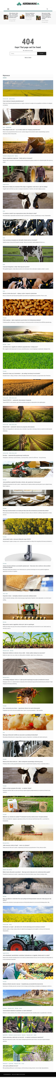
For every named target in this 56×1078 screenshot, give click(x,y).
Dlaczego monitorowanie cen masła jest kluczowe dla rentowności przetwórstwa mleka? (26, 510)
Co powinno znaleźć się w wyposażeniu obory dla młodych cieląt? (46, 15)
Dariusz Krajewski (12, 17)
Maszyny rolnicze (6, 677)
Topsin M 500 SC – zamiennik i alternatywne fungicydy (17, 400)
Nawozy (16, 155)
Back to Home (28, 57)
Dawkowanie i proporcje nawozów (15, 1035)
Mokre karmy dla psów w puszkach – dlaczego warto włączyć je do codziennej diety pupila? (26, 872)
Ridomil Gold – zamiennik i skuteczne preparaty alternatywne (19, 427)
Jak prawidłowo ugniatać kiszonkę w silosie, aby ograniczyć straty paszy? (22, 482)
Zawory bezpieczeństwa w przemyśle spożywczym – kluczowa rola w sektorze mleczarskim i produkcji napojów (27, 566)
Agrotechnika (5, 1035)
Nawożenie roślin (6, 650)
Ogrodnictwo (11, 1063)
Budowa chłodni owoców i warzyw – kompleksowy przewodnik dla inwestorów (23, 984)
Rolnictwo (4, 344)
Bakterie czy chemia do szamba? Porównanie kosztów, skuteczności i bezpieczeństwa (25, 816)
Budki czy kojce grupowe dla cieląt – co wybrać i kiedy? (17, 788)
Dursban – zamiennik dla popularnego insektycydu (16, 455)
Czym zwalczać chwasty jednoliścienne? (13, 101)
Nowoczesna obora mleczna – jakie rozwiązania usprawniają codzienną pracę (23, 761)
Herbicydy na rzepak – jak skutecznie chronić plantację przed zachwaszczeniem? (24, 927)
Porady (10, 924)
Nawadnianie (5, 1063)
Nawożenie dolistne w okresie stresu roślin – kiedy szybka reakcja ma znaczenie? (24, 653)
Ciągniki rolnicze (6, 184)
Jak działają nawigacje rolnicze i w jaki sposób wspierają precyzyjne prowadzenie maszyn (26, 679)
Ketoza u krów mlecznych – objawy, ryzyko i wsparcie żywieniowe (20, 293)
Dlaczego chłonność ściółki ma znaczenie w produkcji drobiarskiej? (20, 735)
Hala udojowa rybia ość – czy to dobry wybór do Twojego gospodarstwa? (21, 129)
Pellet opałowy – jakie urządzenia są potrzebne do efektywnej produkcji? (22, 320)
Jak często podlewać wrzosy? (10, 1066)
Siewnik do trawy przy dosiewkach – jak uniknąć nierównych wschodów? (21, 373)
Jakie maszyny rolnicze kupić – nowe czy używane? (16, 845)
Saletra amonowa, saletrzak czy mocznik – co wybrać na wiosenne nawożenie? (23, 1037)
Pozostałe (4, 317)
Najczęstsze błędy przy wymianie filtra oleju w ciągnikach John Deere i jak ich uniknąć (30, 16)
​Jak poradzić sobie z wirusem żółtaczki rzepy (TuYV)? (17, 539)
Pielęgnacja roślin (17, 1063)
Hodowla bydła (8, 127)
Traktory (8, 344)
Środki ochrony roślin (13, 397)
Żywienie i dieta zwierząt (7, 869)
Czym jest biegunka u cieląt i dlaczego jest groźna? (16, 266)
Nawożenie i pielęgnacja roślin (8, 155)
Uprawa (20, 1008)
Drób (4, 732)
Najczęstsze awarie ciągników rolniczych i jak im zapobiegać (18, 624)
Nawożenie (5, 1008)
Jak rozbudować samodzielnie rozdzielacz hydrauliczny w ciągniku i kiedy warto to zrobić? (26, 955)
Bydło (4, 127)
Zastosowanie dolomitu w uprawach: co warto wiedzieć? (17, 1010)
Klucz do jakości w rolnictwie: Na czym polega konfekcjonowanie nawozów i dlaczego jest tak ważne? (27, 899)
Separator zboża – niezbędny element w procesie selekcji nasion (19, 596)
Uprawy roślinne (12, 98)
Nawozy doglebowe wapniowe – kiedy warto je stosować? (13, 15)
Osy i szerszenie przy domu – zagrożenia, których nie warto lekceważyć (21, 708)
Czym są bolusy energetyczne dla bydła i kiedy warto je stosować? (20, 240)
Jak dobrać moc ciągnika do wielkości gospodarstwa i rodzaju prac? (20, 347)
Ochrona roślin (5, 98)
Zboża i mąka (5, 593)
